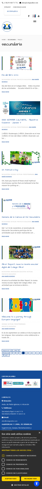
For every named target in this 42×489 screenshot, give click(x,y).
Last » (7, 355)
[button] (21, 450)
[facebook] (29, 16)
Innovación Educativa (18, 272)
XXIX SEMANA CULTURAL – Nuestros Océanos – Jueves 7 (20, 121)
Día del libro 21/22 (10, 74)
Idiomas (13, 174)
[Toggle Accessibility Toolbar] (37, 484)
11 (34, 353)
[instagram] (34, 15)
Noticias (13, 79)
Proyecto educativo (24, 79)
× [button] (39, 433)
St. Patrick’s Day (10, 169)
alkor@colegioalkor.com (29, 3)
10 (30, 353)
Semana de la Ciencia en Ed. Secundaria (21, 217)
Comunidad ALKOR (19, 7)
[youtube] (38, 16)
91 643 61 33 (21, 414)
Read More (5, 92)
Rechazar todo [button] (30, 479)
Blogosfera (6, 79)
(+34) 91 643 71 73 (10, 3)
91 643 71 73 (18, 412)
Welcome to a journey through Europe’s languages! (16, 318)
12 (37, 353)
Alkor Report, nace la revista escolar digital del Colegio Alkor (20, 266)
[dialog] (21, 459)
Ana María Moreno (8, 276)
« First (15, 350)
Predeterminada (22, 127)
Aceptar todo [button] (10, 479)
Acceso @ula (12, 11)
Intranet (7, 7)
